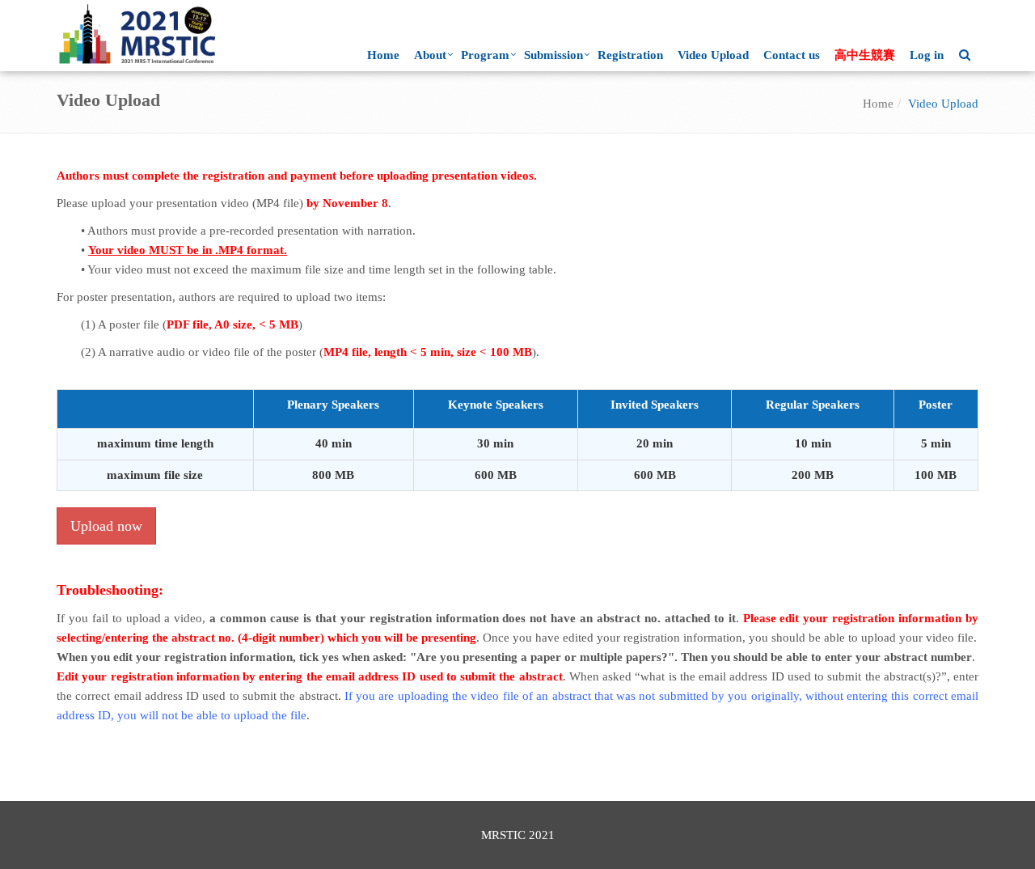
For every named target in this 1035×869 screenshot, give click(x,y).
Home (383, 55)
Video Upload (713, 55)
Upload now (106, 526)
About (430, 55)
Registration (630, 55)
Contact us (791, 55)
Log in (927, 55)
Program (485, 55)
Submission (553, 55)
